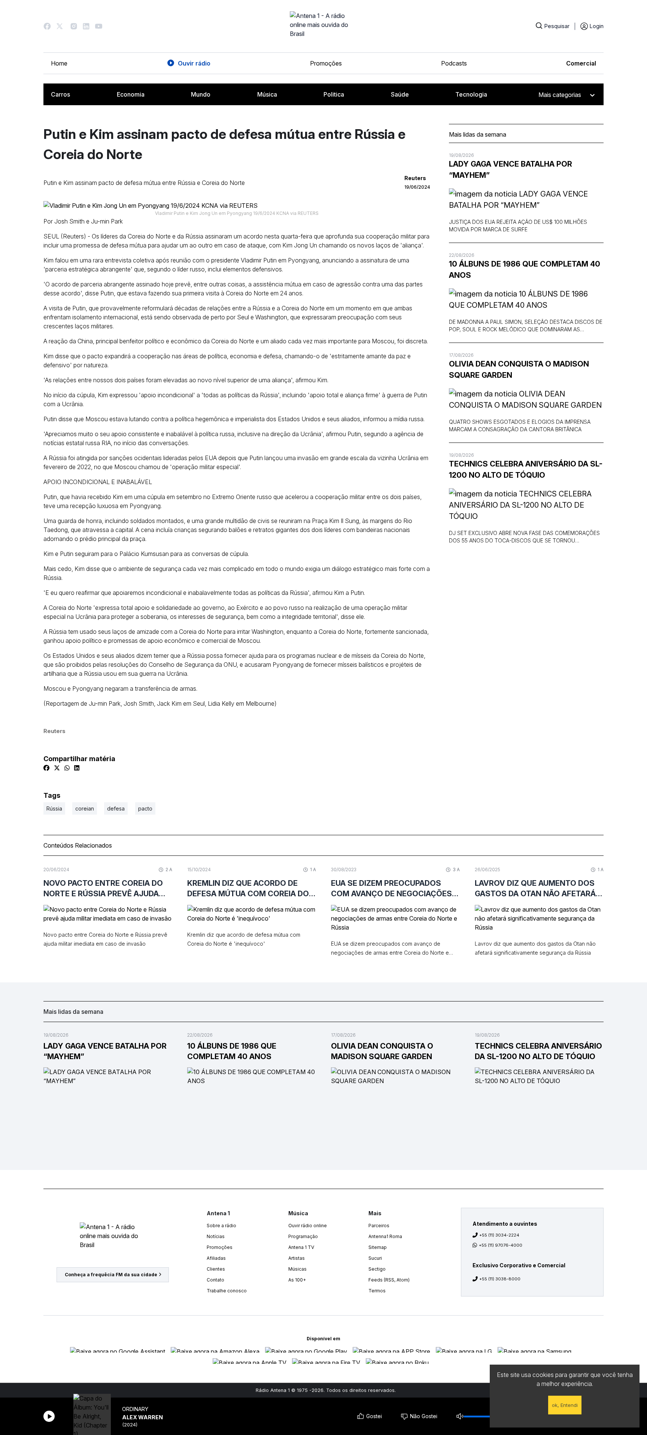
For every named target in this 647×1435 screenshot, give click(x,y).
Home (59, 63)
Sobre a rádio (221, 1225)
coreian (84, 808)
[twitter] (57, 767)
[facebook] (46, 767)
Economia (131, 94)
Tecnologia (471, 94)
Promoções (326, 63)
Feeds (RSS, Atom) (389, 1280)
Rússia (54, 808)
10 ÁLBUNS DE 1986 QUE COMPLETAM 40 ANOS (524, 269)
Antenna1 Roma (385, 1236)
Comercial (581, 63)
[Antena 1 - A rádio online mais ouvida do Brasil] (323, 26)
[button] (47, 26)
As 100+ (297, 1280)
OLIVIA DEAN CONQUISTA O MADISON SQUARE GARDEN (519, 369)
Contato (215, 1280)
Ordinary (135, 1409)
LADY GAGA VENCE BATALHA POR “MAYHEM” (510, 169)
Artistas (296, 1258)
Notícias (216, 1236)
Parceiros (378, 1225)
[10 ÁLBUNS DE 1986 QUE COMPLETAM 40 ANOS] (526, 299)
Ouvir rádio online (307, 1225)
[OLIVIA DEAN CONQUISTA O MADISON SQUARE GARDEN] (526, 399)
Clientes (216, 1269)
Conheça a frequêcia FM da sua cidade (111, 1274)
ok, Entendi (565, 1405)
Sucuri (375, 1258)
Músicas (297, 1269)
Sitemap (377, 1247)
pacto (145, 808)
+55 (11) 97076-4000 (500, 1245)
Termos (377, 1290)
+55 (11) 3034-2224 (499, 1235)
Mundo (200, 94)
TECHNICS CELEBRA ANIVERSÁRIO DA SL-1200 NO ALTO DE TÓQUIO (525, 469)
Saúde (400, 94)
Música (267, 94)
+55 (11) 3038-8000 (499, 1279)
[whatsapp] (67, 767)
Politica (334, 94)
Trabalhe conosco (227, 1290)
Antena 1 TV (301, 1247)
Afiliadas (216, 1258)
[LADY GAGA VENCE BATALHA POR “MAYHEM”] (526, 199)
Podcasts (454, 63)
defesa (116, 808)
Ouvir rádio (194, 63)
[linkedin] (76, 767)
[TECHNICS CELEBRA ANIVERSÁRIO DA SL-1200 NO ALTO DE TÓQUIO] (526, 505)
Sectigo (377, 1269)
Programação (303, 1236)
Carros (60, 94)
